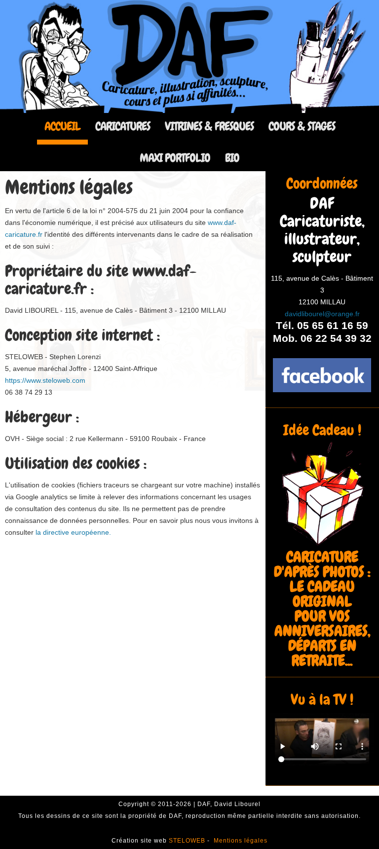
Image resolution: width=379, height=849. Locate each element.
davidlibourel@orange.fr (322, 314)
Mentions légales (240, 840)
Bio (232, 157)
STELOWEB (188, 840)
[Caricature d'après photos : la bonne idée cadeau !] (322, 493)
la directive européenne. (72, 532)
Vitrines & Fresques (209, 126)
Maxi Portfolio (175, 157)
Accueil (62, 126)
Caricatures (122, 126)
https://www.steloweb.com (45, 380)
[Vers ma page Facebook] (322, 375)
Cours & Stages (301, 126)
